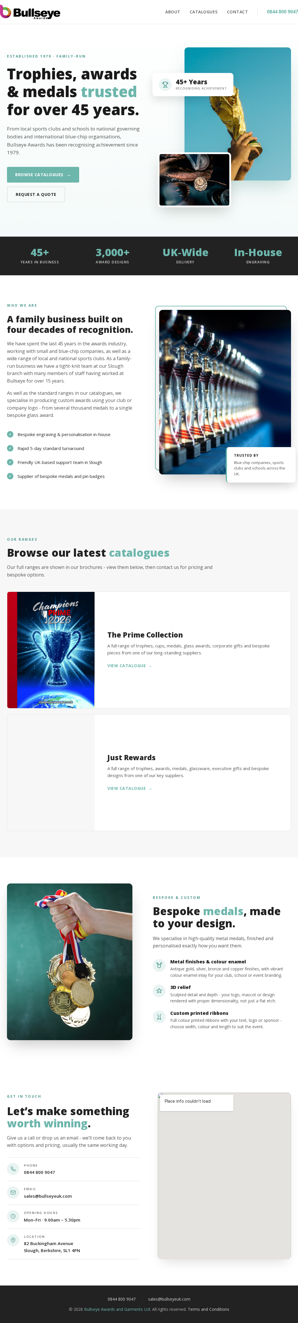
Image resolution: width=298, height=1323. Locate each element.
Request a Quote (36, 194)
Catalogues (204, 12)
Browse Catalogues (43, 174)
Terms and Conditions (208, 1309)
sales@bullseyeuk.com (48, 1196)
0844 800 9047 (282, 11)
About (172, 12)
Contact (237, 12)
